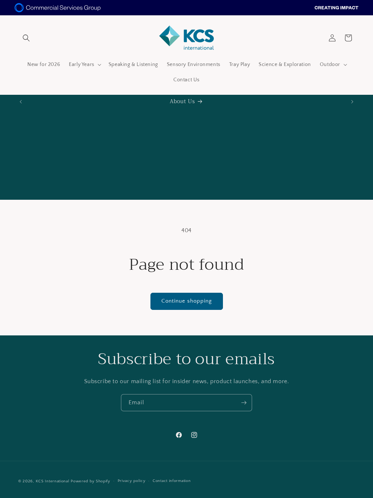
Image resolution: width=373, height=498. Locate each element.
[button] (26, 38)
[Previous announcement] (21, 102)
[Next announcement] (352, 102)
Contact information (172, 481)
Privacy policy (132, 481)
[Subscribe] (244, 402)
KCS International (53, 481)
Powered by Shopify (90, 481)
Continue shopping (186, 301)
